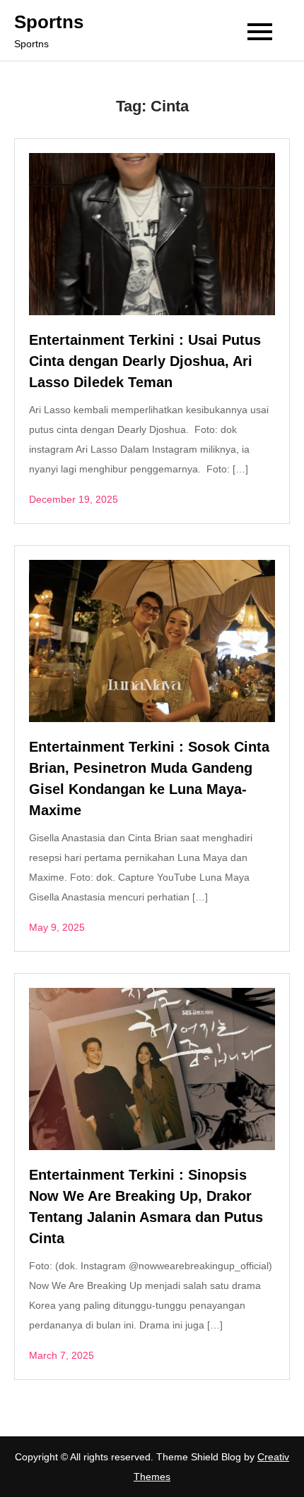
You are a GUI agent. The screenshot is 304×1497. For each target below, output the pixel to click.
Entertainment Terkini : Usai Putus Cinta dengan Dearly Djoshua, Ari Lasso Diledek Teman (145, 361)
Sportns (48, 21)
